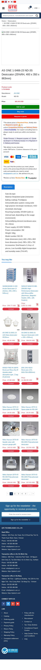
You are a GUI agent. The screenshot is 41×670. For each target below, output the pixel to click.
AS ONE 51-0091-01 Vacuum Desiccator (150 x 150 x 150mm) (29, 335)
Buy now (20, 111)
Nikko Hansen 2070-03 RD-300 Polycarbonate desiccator (10, 477)
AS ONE (17, 93)
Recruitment (28, 618)
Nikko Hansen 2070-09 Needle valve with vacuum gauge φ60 (10, 442)
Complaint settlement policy (11, 640)
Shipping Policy (9, 632)
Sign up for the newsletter (19, 520)
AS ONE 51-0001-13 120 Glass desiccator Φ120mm (10, 335)
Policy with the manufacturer (29, 614)
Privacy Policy (8, 626)
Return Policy (8, 629)
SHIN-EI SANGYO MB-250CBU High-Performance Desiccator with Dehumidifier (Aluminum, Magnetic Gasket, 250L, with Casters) (29, 293)
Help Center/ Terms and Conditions (31, 635)
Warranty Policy (9, 635)
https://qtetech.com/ (14, 549)
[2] (33, 493)
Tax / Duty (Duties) (30, 625)
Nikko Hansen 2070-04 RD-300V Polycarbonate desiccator (29, 442)
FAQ (25, 639)
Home (4, 21)
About (6, 613)
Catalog (6, 616)
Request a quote (20, 116)
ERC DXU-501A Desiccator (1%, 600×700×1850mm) (28, 370)
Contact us (28, 621)
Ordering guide (9, 619)
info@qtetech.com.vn (13, 546)
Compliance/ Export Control (31, 629)
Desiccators (12, 21)
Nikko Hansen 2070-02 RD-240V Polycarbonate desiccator (29, 477)
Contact (11, 309)
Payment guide (9, 622)
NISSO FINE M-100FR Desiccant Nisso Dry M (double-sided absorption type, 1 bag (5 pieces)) (10, 372)
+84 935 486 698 (12, 541)
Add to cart (20, 107)
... (29, 494)
